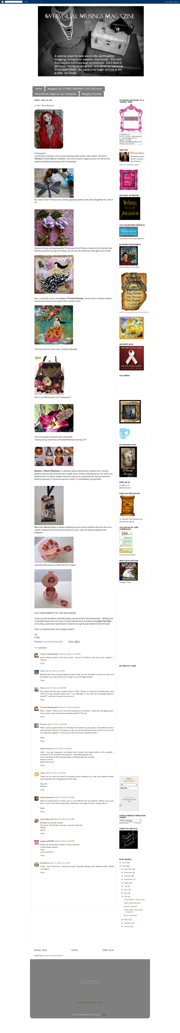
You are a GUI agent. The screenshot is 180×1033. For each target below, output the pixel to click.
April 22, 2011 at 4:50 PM (57, 724)
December (128, 869)
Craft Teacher (129, 781)
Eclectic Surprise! (130, 906)
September (128, 879)
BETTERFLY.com (129, 807)
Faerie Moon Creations (55, 159)
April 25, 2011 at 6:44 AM (64, 819)
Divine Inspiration (130, 915)
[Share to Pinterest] (78, 642)
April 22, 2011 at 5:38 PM (62, 749)
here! (98, 479)
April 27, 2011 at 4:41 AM (60, 863)
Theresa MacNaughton (49, 654)
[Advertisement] (74, 929)
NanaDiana (44, 863)
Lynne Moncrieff (47, 819)
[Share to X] (74, 642)
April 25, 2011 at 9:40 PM (64, 841)
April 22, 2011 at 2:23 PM (55, 671)
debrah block (45, 749)
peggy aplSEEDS (47, 841)
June (126, 890)
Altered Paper (49, 527)
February (128, 923)
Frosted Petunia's (67, 440)
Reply (42, 663)
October (127, 876)
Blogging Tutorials (91, 94)
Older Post (108, 950)
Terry (42, 671)
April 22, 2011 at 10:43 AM (70, 654)
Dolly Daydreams (47, 797)
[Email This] (69, 642)
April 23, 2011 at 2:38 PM (65, 797)
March (127, 920)
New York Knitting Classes (127, 799)
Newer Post (40, 950)
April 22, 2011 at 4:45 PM (69, 707)
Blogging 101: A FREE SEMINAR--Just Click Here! (75, 88)
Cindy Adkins (138, 153)
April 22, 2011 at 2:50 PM (56, 688)
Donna (43, 688)
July (126, 886)
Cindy (42, 773)
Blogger (104, 1015)
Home (39, 88)
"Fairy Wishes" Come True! (134, 900)
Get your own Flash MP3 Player (90, 1002)
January (127, 926)
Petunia (43, 724)
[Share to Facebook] (76, 642)
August (127, 883)
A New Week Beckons (132, 903)
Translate (137, 823)
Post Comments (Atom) (54, 956)
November (128, 872)
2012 (124, 863)
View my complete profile (129, 165)
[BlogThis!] (71, 642)
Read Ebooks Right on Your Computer (55, 94)
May (126, 893)
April (126, 896)
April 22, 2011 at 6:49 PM (55, 773)
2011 (124, 866)
